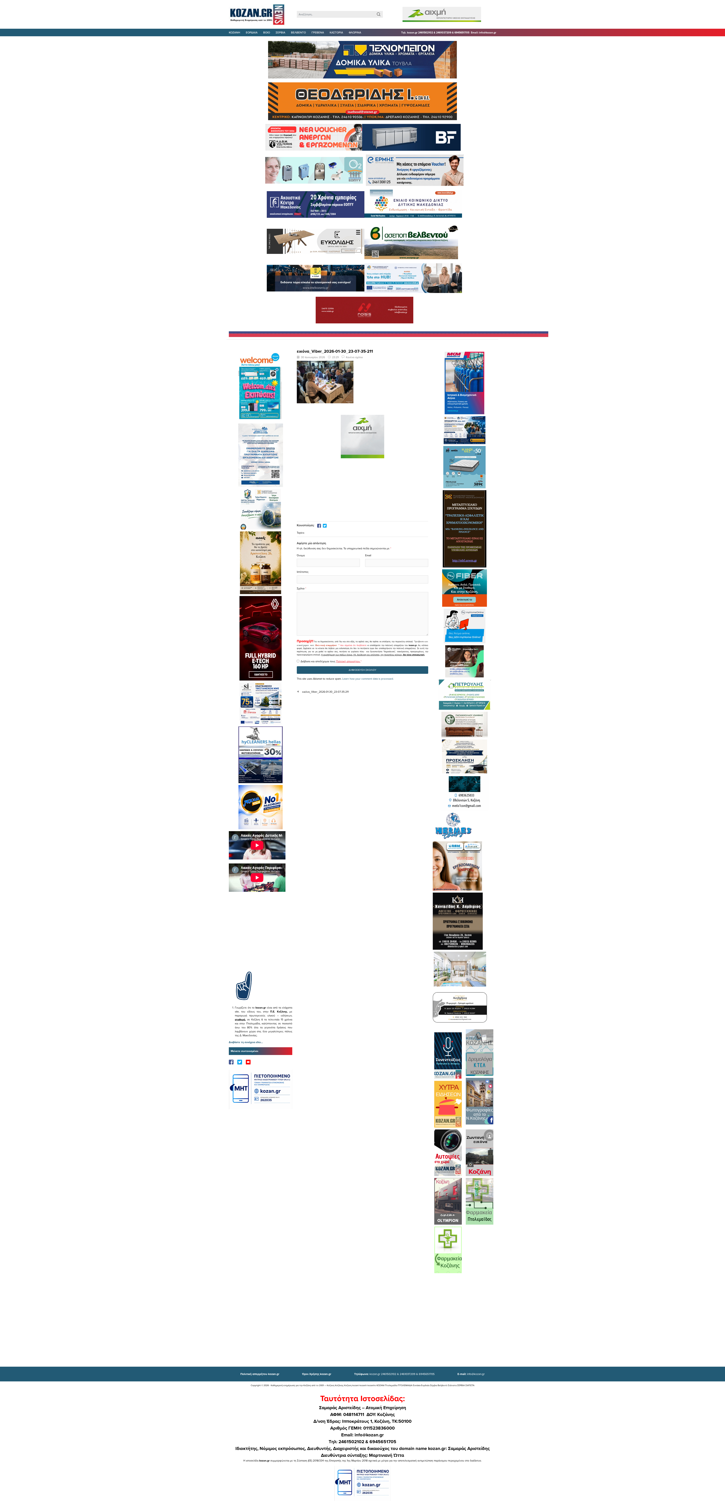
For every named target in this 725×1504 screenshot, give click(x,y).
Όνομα (301, 555)
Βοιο (266, 32)
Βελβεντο (298, 32)
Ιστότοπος (303, 572)
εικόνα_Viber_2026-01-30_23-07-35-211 (325, 692)
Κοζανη (234, 32)
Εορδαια (252, 32)
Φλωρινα (355, 32)
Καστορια (336, 32)
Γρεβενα (318, 32)
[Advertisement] (260, 937)
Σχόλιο (301, 588)
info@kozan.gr (471, 1374)
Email (368, 555)
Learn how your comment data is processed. (368, 679)
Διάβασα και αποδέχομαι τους (331, 661)
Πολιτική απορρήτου (326, 645)
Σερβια (280, 32)
